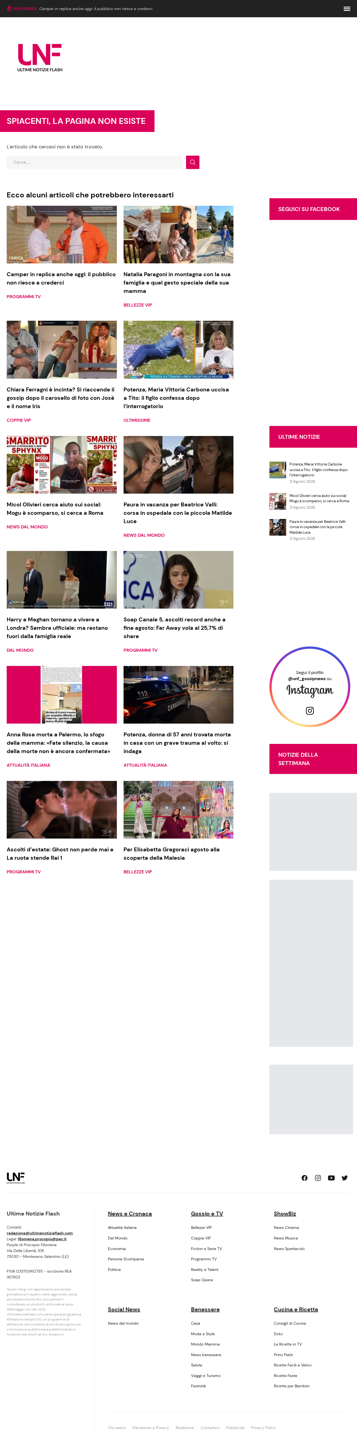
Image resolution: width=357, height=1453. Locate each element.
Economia (117, 1248)
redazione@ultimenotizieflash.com (40, 1233)
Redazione (185, 1427)
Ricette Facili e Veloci (293, 1365)
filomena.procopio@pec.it (42, 1238)
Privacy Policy (263, 1427)
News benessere (206, 1354)
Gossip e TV (207, 1213)
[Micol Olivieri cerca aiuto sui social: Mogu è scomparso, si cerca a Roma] (62, 465)
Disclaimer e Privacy (150, 1427)
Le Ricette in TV (288, 1344)
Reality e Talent (204, 1269)
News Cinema (286, 1227)
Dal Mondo (20, 650)
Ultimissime (137, 420)
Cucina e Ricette (296, 1309)
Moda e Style (203, 1333)
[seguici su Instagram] (318, 1178)
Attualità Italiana (28, 765)
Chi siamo (117, 1427)
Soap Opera (202, 1279)
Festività (198, 1385)
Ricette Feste (285, 1375)
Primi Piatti (283, 1354)
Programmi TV (24, 297)
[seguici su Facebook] (304, 1178)
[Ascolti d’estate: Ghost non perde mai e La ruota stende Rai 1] (62, 810)
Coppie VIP (19, 420)
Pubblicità (235, 1427)
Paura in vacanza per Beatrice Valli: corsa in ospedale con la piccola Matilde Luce (318, 527)
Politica (114, 1269)
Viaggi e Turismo (206, 1375)
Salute (196, 1365)
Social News (124, 1309)
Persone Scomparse (126, 1258)
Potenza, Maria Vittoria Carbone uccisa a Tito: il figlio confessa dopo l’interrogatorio (319, 469)
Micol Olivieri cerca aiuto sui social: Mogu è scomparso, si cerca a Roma (319, 498)
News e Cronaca (130, 1213)
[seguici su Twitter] (344, 1178)
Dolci (278, 1333)
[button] (347, 9)
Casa (195, 1323)
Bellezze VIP (138, 305)
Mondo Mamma (205, 1344)
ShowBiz (285, 1213)
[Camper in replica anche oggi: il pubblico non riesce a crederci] (62, 234)
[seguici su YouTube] (331, 1178)
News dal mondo (27, 527)
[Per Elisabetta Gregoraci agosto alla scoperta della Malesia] (179, 810)
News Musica (286, 1238)
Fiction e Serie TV (206, 1248)
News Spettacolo (289, 1248)
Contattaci (210, 1427)
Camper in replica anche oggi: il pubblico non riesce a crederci (95, 8)
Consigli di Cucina (290, 1323)
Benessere (205, 1309)
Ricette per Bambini (291, 1385)
